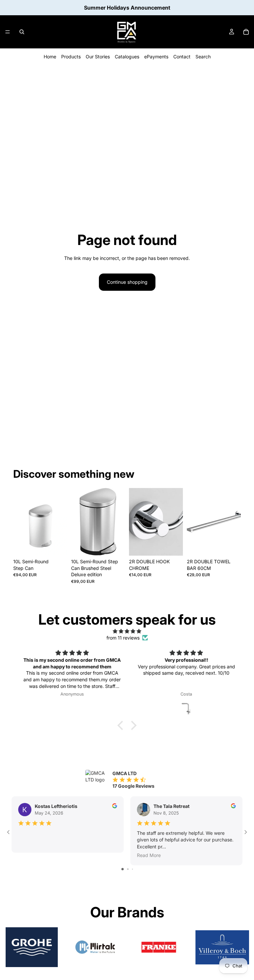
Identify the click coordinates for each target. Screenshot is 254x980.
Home (50, 56)
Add (62, 545)
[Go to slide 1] (122, 869)
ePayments (156, 56)
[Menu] (7, 31)
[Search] (22, 32)
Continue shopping (127, 282)
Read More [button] (149, 855)
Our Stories (98, 56)
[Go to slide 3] (132, 869)
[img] (127, 631)
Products (71, 56)
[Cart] (246, 32)
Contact (181, 56)
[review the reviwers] (114, 806)
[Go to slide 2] (128, 869)
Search (203, 56)
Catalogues (127, 56)
